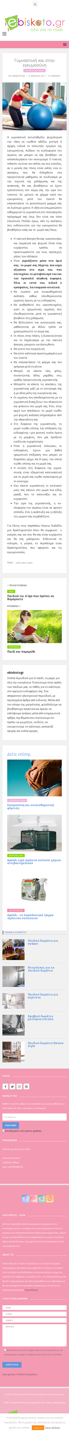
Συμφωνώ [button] (38, 1427)
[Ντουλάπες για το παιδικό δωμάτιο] (13, 976)
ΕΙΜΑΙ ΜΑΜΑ (21, 562)
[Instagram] (19, 1086)
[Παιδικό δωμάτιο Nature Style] (13, 1052)
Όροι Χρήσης (52, 1427)
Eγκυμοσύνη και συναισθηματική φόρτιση (30, 806)
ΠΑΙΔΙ (21, 855)
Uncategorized (16, 910)
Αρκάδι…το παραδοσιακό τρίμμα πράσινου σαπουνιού (30, 916)
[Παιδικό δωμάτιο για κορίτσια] (13, 1000)
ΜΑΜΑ (41, 70)
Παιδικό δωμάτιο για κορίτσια (43, 996)
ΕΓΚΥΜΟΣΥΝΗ (31, 70)
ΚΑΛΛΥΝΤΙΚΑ (13, 855)
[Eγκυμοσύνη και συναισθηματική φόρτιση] (34, 778)
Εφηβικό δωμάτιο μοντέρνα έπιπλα (40, 1017)
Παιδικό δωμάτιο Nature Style (46, 1044)
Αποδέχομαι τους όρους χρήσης (22, 1130)
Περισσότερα (31, 1289)
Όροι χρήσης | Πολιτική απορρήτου (19, 1374)
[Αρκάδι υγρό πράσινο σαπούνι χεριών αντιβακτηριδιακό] (34, 833)
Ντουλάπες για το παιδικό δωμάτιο (41, 969)
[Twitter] (12, 1086)
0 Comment (54, 76)
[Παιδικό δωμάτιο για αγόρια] (13, 949)
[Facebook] (5, 1086)
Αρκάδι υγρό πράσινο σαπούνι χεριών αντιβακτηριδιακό (34, 861)
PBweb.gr (33, 1394)
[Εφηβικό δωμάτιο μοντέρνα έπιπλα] (13, 1025)
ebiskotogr (18, 76)
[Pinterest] (26, 1086)
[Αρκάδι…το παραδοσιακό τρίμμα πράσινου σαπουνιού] (34, 888)
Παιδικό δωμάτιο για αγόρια (43, 942)
